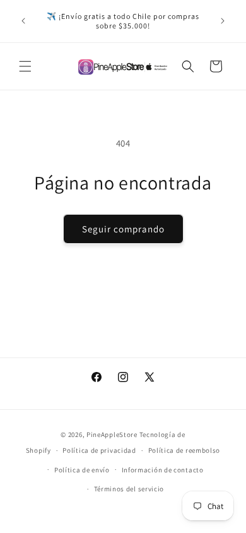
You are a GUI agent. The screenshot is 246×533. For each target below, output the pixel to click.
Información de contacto (163, 469)
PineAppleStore (112, 434)
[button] (25, 66)
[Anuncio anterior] (23, 21)
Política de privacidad (99, 450)
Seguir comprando (123, 229)
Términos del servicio (129, 488)
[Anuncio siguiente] (223, 21)
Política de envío (82, 469)
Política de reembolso (184, 450)
